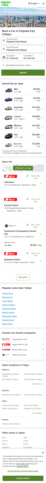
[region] (23, 466)
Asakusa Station (8, 305)
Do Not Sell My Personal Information (23, 471)
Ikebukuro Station (9, 309)
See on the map (35, 177)
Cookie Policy (22, 466)
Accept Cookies (23, 478)
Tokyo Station (7, 301)
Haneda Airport (8, 320)
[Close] (43, 452)
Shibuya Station (8, 312)
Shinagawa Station (9, 316)
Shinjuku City (7, 297)
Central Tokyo (7, 293)
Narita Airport (7, 324)
